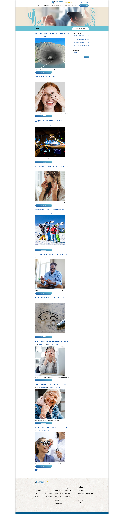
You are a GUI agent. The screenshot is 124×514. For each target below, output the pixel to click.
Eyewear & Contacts (72, 5)
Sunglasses (67, 491)
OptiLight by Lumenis (58, 503)
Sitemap (36, 494)
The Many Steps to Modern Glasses (49, 298)
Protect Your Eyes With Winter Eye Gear (52, 210)
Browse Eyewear (68, 493)
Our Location (48, 507)
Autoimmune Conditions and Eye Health (51, 167)
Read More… (43, 72)
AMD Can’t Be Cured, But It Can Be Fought (52, 34)
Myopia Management (58, 499)
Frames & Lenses (68, 490)
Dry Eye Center (55, 5)
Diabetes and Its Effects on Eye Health (51, 255)
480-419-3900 (85, 2)
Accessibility (37, 496)
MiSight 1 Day (57, 500)
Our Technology (38, 490)
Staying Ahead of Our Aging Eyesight (51, 384)
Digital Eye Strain (58, 489)
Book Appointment (84, 5)
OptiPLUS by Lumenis (58, 502)
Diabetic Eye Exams (48, 496)
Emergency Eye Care (58, 491)
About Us (37, 5)
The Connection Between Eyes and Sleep (51, 341)
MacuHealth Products (69, 494)
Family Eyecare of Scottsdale (53, 36)
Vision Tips (76, 52)
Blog (36, 493)
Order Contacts (68, 496)
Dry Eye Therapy (58, 490)
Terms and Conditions (39, 499)
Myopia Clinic (63, 5)
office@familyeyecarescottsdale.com (85, 493)
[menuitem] (37, 5)
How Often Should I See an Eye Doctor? (51, 428)
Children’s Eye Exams (48, 491)
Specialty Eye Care (46, 5)
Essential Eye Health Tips (45, 77)
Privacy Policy (37, 497)
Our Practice (37, 489)
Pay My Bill (37, 491)
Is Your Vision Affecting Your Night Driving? (50, 121)
